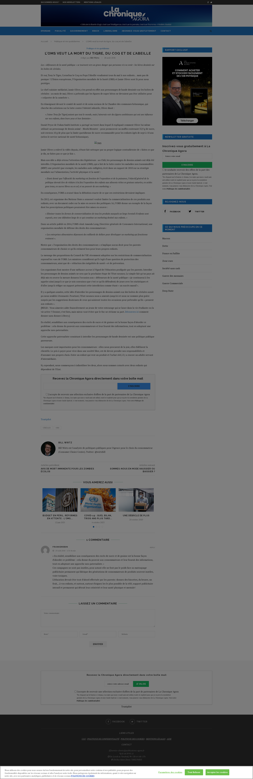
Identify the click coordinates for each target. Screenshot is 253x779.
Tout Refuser (194, 772)
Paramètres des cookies (170, 772)
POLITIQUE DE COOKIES (82, 776)
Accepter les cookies (217, 772)
